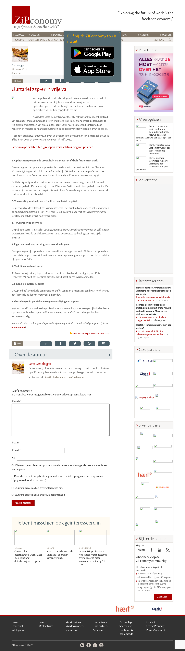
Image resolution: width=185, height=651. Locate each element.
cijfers (75, 333)
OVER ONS (167, 35)
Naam (16, 442)
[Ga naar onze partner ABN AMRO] (163, 462)
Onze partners (100, 626)
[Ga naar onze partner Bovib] (163, 386)
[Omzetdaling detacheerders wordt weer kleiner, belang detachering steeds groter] (28, 537)
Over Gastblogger (40, 364)
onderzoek (95, 333)
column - (52, 547)
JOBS (124, 35)
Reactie (16, 401)
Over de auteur (31, 354)
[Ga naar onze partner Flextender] (163, 373)
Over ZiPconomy (155, 626)
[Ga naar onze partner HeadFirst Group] (163, 399)
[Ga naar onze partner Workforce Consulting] (163, 449)
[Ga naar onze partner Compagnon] (145, 399)
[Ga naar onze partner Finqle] (145, 361)
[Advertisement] (154, 228)
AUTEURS (144, 35)
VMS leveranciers (74, 626)
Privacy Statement (155, 630)
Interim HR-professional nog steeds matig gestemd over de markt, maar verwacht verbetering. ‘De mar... (93, 558)
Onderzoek (17, 626)
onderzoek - (85, 547)
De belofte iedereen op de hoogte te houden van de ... (153, 298)
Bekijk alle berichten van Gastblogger (64, 377)
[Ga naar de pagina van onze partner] (93, 608)
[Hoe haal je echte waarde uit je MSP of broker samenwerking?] (61, 537)
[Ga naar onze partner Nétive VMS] (145, 487)
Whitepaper (18, 630)
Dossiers (35, 35)
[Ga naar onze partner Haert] (145, 474)
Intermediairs (72, 630)
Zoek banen (98, 630)
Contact (150, 622)
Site (14, 458)
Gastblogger (18, 65)
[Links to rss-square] (168, 550)
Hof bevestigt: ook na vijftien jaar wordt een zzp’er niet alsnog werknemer (159, 149)
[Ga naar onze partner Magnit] (145, 386)
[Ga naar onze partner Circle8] (145, 373)
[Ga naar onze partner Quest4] (145, 449)
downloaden (18, 327)
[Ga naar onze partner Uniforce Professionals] (163, 512)
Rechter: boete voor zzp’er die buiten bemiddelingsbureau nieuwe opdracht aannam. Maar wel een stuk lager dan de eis (153, 133)
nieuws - (19, 547)
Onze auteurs (99, 622)
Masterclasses (46, 626)
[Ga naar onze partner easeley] (163, 437)
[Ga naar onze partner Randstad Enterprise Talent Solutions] (145, 437)
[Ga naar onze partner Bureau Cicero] (145, 512)
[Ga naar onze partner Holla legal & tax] (163, 474)
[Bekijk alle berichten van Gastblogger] (20, 54)
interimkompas (84, 333)
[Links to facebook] (151, 550)
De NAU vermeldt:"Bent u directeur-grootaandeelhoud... (152, 334)
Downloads (59, 35)
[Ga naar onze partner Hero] (163, 411)
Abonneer (162, 597)
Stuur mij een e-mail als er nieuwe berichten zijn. (40, 494)
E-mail (16, 450)
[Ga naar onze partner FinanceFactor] (163, 361)
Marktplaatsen (73, 622)
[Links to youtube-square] (141, 550)
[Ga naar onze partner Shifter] (145, 462)
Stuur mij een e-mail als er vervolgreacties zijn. (39, 488)
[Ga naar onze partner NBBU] (145, 499)
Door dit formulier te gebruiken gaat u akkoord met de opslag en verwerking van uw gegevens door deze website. (58, 478)
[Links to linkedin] (159, 550)
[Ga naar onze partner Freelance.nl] (163, 487)
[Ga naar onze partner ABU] (163, 499)
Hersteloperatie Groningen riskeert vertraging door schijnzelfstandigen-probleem (152, 163)
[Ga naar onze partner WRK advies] (163, 525)
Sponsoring (126, 626)
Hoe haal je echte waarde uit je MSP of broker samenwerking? (60, 555)
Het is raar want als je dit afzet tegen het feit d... (151, 319)
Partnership (126, 622)
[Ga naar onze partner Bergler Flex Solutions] (145, 525)
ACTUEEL (19, 35)
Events (42, 622)
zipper (107, 333)
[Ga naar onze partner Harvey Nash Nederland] (145, 411)
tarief (102, 333)
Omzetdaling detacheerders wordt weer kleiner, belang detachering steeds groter (28, 556)
